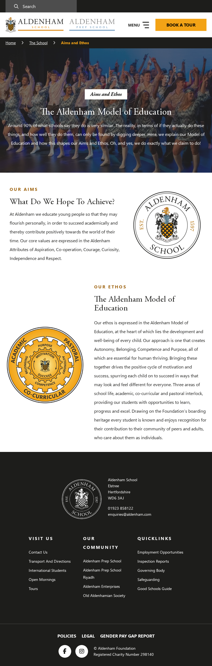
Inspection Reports (153, 561)
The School (38, 42)
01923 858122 (120, 508)
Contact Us (38, 552)
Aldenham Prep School (102, 561)
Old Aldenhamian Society (104, 595)
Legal (88, 636)
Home (11, 42)
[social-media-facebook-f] (65, 651)
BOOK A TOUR (180, 25)
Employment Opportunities (160, 552)
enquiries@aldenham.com (129, 514)
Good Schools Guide (154, 588)
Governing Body (151, 570)
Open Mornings (42, 579)
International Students (47, 570)
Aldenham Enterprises (101, 586)
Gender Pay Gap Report (127, 636)
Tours (33, 588)
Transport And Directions (50, 561)
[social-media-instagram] (81, 651)
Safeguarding (148, 579)
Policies (66, 636)
